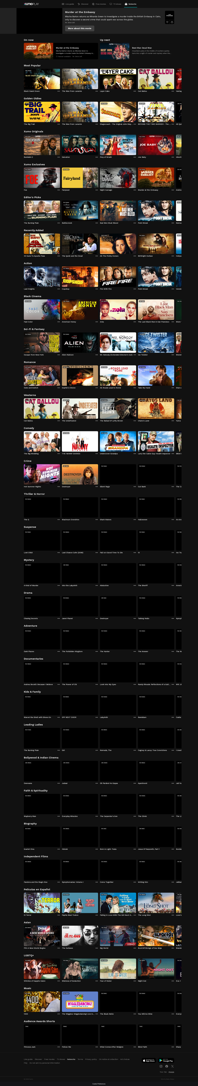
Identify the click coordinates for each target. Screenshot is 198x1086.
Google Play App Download (166, 1061)
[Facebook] (166, 1066)
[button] (79, 28)
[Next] (174, 78)
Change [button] (171, 1072)
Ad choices (125, 1059)
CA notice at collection (108, 1059)
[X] (172, 1066)
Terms (80, 1059)
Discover (84, 4)
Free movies (101, 4)
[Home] (31, 4)
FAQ (25, 1063)
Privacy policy (91, 1059)
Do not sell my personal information (45, 1063)
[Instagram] (161, 1066)
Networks (132, 4)
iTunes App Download (149, 1061)
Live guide (70, 4)
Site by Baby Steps (167, 1079)
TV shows (117, 4)
